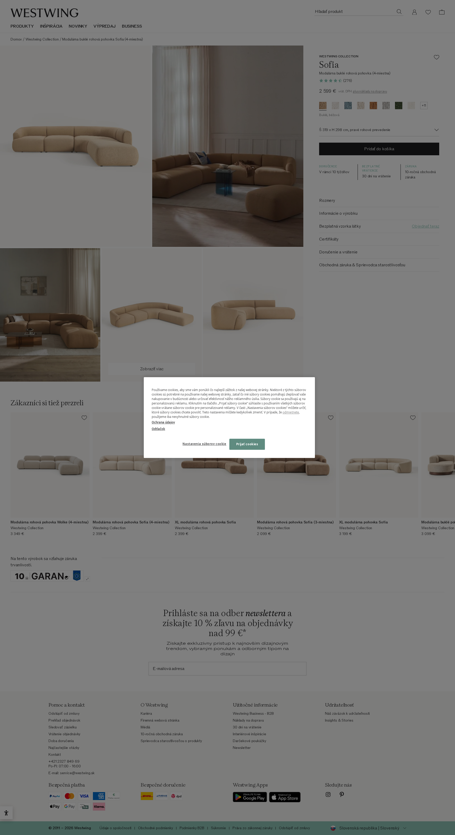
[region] (229, 417)
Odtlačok (158, 429)
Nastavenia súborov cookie (204, 444)
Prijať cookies (247, 444)
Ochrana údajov (163, 422)
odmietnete (291, 412)
